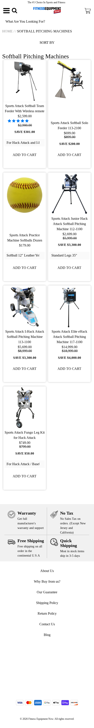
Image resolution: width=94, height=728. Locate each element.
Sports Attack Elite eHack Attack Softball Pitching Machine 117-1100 (69, 337)
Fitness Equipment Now (40, 718)
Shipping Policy (47, 603)
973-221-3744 (49, 656)
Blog (47, 635)
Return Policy (47, 613)
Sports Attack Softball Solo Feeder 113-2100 (69, 125)
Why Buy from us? (47, 581)
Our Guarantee (47, 592)
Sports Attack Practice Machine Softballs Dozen (24, 237)
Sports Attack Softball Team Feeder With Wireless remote (24, 108)
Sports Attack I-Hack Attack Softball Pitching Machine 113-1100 (24, 337)
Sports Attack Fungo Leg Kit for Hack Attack (25, 435)
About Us (47, 571)
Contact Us (47, 624)
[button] (19, 121)
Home (7, 31)
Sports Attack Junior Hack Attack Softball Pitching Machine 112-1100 (69, 224)
